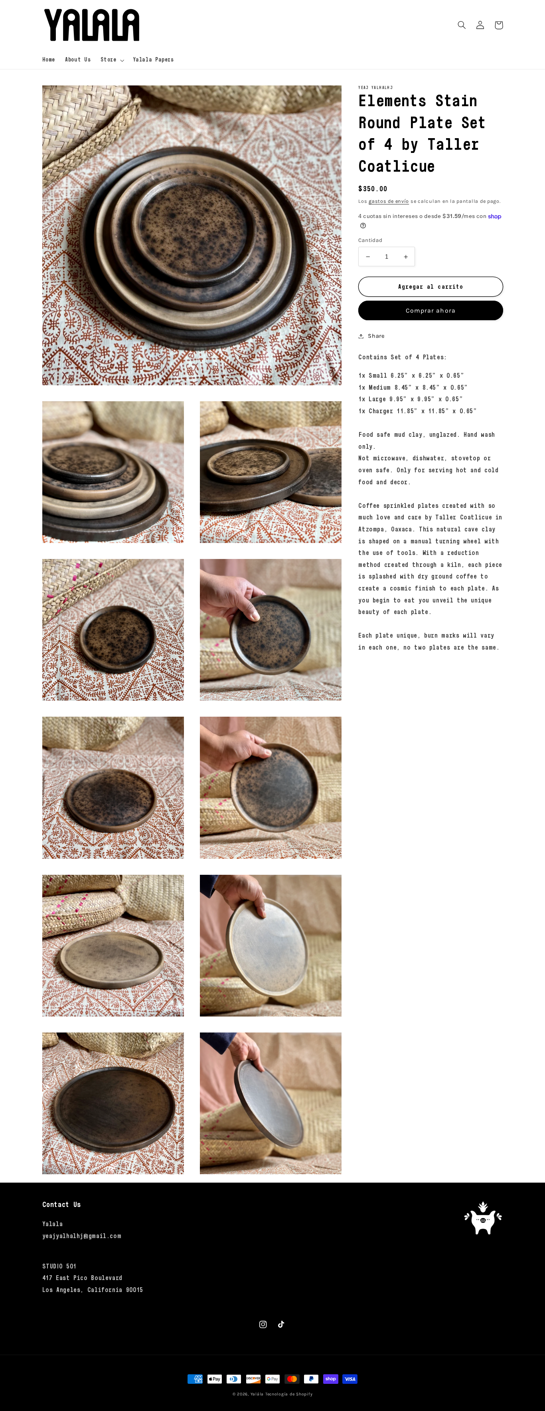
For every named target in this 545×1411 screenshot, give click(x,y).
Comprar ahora (431, 310)
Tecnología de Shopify (288, 1394)
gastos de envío (389, 201)
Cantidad (370, 240)
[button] (112, 60)
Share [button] (376, 336)
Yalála (257, 1394)
